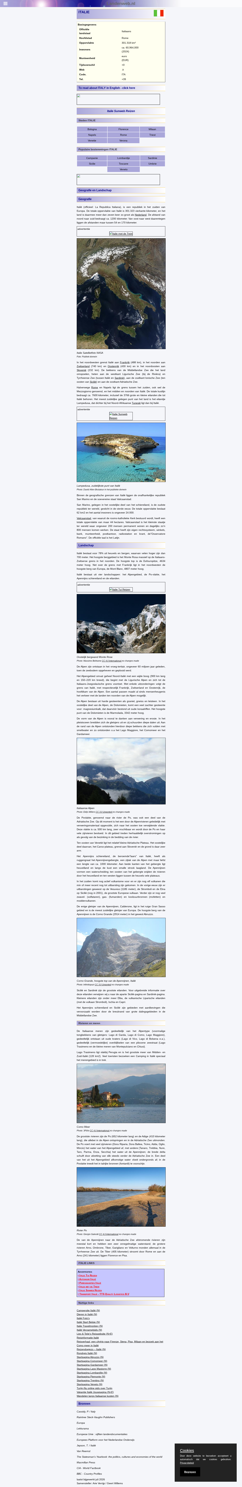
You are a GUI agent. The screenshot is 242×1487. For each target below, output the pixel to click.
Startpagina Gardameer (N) (92, 1364)
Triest (152, 134)
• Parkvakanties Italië (89, 1282)
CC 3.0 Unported (104, 812)
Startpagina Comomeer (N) (92, 1361)
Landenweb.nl (121, 3)
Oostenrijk (113, 366)
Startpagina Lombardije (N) (92, 1372)
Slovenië (81, 370)
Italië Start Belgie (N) (88, 1322)
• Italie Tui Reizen (87, 1275)
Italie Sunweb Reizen (121, 111)
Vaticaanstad (84, 518)
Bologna (92, 129)
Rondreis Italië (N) (87, 1353)
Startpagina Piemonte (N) (91, 1376)
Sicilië (93, 381)
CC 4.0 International (112, 661)
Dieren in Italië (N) (87, 1314)
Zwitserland (83, 366)
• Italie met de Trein (88, 1286)
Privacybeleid (187, 1463)
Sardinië (119, 377)
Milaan (152, 129)
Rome (123, 134)
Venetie (92, 140)
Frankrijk (125, 362)
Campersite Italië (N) (88, 1310)
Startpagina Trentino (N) (90, 1380)
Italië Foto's (83, 1318)
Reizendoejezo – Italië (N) (91, 1349)
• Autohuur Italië (87, 1279)
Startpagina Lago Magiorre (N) (94, 1368)
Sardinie (152, 158)
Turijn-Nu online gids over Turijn (94, 1388)
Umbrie (152, 163)
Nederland (141, 214)
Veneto (124, 169)
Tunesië (136, 403)
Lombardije (123, 158)
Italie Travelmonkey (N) (90, 1326)
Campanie (92, 158)
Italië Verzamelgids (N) (89, 1329)
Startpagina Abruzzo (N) (90, 1357)
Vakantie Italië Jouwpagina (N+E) (95, 1392)
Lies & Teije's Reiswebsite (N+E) (95, 1333)
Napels (92, 134)
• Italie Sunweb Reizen (90, 1290)
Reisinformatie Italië (88, 1337)
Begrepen (190, 1471)
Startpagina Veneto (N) (89, 1384)
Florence (123, 129)
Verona (123, 140)
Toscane (123, 163)
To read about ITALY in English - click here (106, 87)
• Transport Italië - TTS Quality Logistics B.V (103, 1294)
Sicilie (92, 163)
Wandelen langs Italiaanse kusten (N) (98, 1396)
